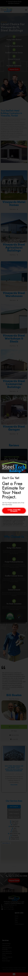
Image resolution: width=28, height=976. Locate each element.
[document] (14, 488)
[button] (26, 462)
